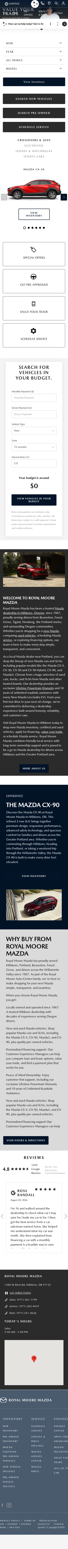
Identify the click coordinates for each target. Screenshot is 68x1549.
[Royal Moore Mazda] (34, 569)
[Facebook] (2, 1505)
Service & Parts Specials (38, 1441)
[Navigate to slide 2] (30, 29)
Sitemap (13, 1524)
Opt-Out (14, 1527)
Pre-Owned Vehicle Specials (11, 1482)
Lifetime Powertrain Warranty (35, 688)
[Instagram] (9, 1505)
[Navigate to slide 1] (26, 29)
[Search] (56, 3)
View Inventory (34, 876)
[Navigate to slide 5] (41, 28)
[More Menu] (5, 13)
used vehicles (26, 635)
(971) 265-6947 (29, 1306)
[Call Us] (42, 4)
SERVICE (38, 1419)
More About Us (34, 768)
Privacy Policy (10, 1520)
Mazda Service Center (36, 1456)
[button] (34, 1359)
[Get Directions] (49, 3)
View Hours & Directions (26, 1140)
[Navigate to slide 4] (37, 29)
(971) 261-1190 (27, 1299)
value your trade (51, 732)
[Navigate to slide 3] (34, 29)
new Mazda (51, 631)
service (7, 640)
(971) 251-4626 (26, 1313)
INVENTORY (13, 1419)
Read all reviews (51, 1168)
